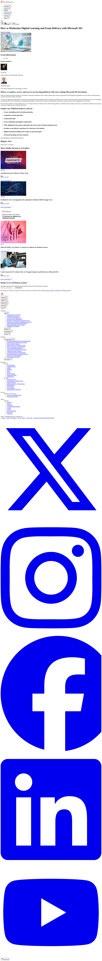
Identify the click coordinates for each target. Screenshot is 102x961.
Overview (9, 402)
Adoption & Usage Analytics (14, 351)
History (9, 403)
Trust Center (29, 418)
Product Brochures (11, 375)
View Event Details (5, 180)
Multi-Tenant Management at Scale (16, 325)
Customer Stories (11, 366)
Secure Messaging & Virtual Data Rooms (17, 354)
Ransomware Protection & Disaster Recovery (18, 320)
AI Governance (11, 388)
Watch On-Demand (5, 32)
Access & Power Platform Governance (17, 349)
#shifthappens (10, 376)
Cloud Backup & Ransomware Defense (17, 342)
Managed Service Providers (14, 389)
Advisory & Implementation (14, 395)
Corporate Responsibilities (13, 406)
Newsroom (10, 412)
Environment (7, 331)
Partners (6, 10)
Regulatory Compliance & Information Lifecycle (19, 322)
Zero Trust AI (10, 386)
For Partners (7, 359)
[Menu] (2, 23)
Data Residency (11, 385)
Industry (6, 329)
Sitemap (3, 418)
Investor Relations (11, 411)
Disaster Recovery (11, 379)
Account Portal (11, 365)
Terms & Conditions (11, 418)
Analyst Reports (11, 373)
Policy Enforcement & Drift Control (16, 347)
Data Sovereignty (11, 382)
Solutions (6, 6)
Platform (6, 9)
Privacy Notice (50, 290)
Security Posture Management (14, 319)
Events (8, 372)
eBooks (9, 368)
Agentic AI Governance (13, 316)
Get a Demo (19, 287)
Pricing (17, 24)
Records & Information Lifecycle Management (19, 341)
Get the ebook (4, 251)
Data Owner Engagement (13, 357)
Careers (9, 409)
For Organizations (8, 339)
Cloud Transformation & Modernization (17, 323)
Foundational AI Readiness (14, 315)
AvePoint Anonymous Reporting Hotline (43, 418)
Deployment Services (12, 396)
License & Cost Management (14, 355)
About (5, 18)
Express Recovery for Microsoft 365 (16, 345)
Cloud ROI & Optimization (14, 317)
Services (6, 15)
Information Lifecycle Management (16, 384)
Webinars (9, 369)
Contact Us (10, 413)
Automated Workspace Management (16, 352)
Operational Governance (13, 326)
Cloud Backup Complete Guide (15, 381)
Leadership (10, 405)
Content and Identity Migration (15, 348)
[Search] (2, 21)
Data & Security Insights (13, 344)
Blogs (8, 371)
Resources (6, 13)
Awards (9, 408)
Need (5, 313)
